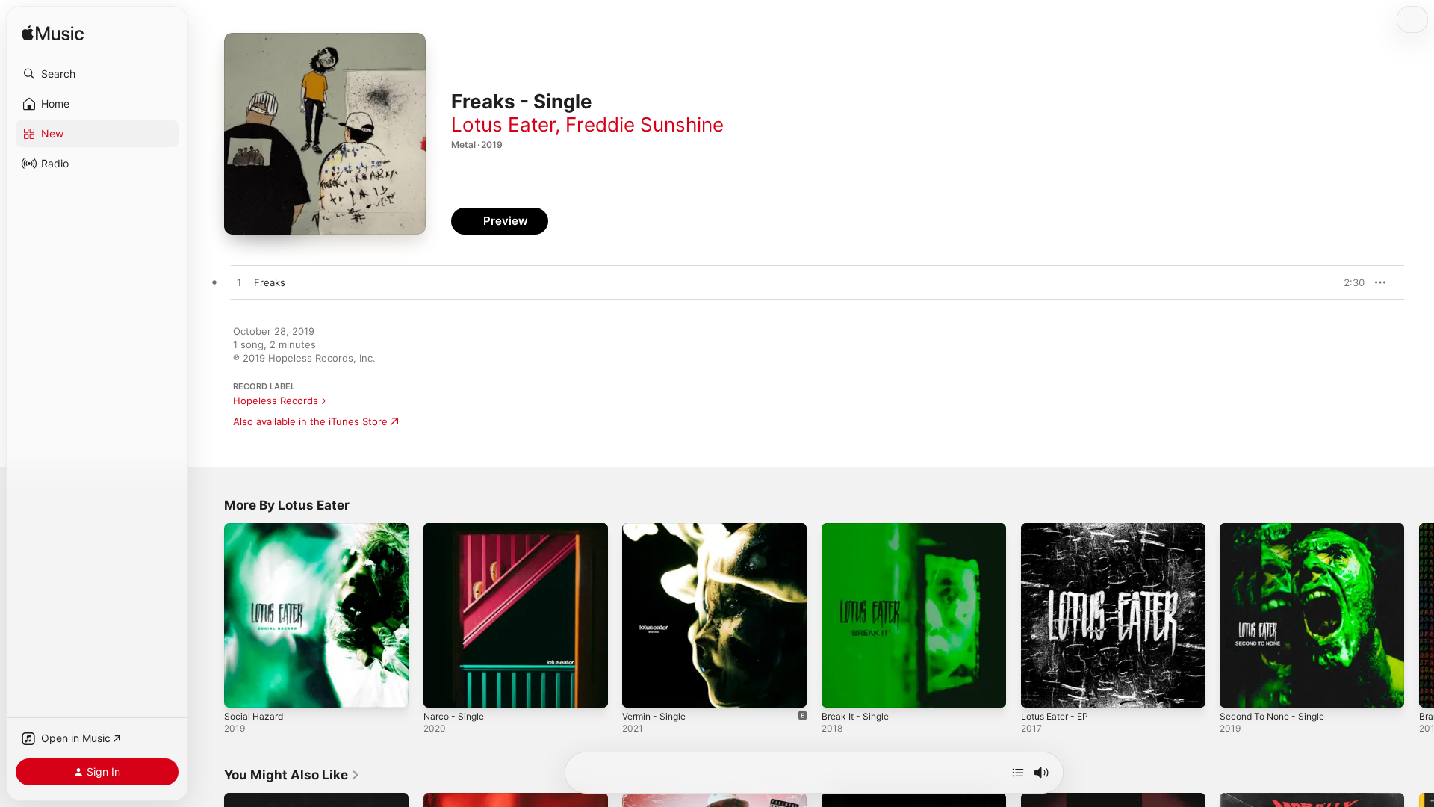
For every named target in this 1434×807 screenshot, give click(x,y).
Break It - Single (859, 529)
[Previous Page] (209, 615)
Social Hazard (255, 529)
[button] (97, 74)
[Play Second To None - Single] (1238, 689)
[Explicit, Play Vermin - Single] (641, 689)
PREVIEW (1348, 282)
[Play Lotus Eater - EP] (1039, 689)
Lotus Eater (503, 124)
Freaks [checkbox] (269, 282)
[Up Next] (1018, 772)
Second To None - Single (1278, 529)
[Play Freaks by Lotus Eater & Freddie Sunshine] (239, 283)
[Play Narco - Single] (442, 689)
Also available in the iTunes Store (310, 421)
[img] (53, 34)
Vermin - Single (657, 529)
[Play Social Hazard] (243, 689)
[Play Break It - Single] (840, 689)
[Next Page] (1419, 615)
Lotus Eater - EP (1059, 529)
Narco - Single (456, 529)
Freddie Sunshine (644, 124)
